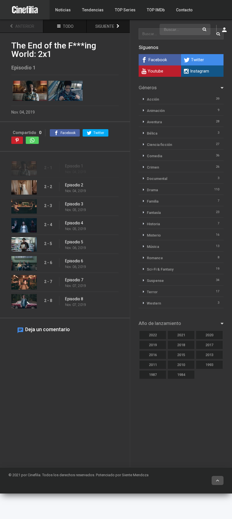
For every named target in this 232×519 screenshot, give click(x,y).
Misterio (154, 235)
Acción (153, 99)
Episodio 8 (74, 299)
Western (154, 303)
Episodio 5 (74, 242)
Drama (152, 190)
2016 (153, 355)
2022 (153, 335)
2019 (153, 345)
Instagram (199, 71)
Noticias (63, 10)
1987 (153, 375)
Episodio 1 (74, 166)
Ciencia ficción (159, 144)
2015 (181, 355)
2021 (181, 335)
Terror (152, 292)
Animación (156, 111)
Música (153, 246)
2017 (209, 345)
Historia (153, 224)
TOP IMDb (156, 10)
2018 (181, 345)
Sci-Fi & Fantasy (160, 269)
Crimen (153, 167)
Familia (152, 201)
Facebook (158, 59)
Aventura (154, 122)
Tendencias (93, 10)
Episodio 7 (74, 280)
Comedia (154, 156)
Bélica (152, 133)
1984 (181, 375)
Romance (155, 258)
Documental (157, 178)
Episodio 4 (74, 223)
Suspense (155, 280)
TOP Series (125, 10)
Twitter (197, 59)
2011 (153, 365)
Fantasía (154, 212)
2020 (209, 335)
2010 (181, 365)
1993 (209, 365)
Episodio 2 (74, 185)
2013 (209, 355)
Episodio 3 (74, 204)
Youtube (155, 71)
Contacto (184, 10)
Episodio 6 (74, 261)
